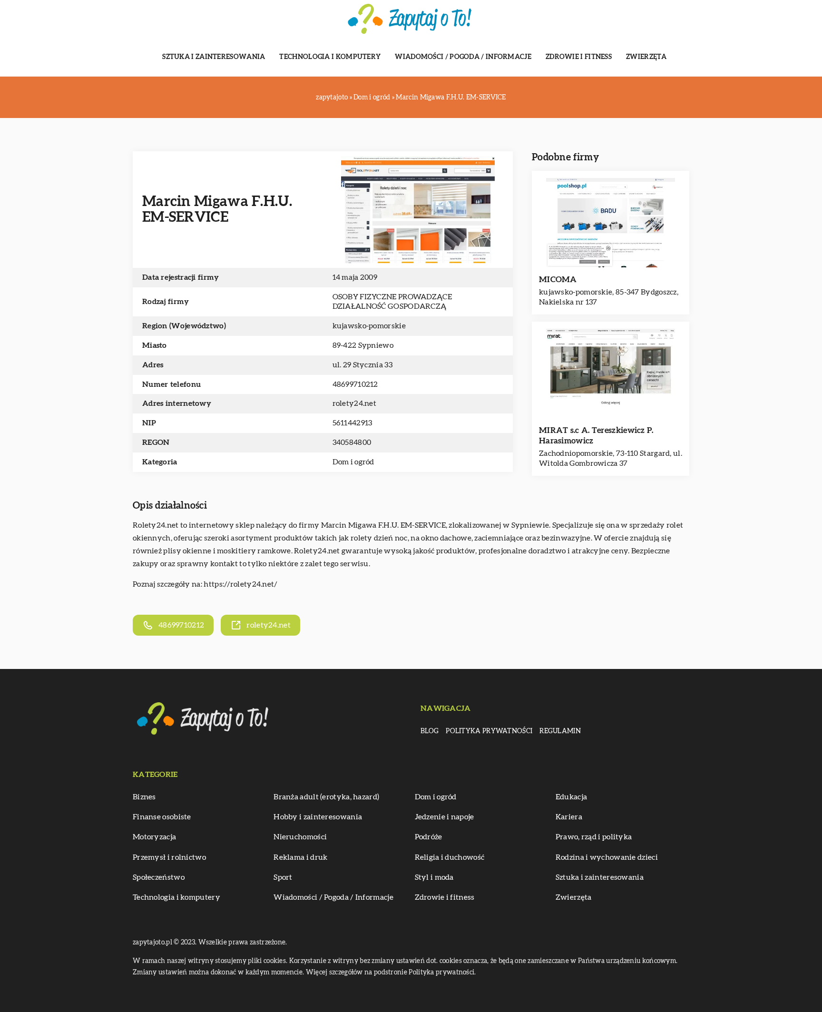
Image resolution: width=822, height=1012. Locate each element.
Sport (283, 877)
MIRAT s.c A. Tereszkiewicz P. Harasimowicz (596, 435)
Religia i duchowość (450, 857)
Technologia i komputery (330, 57)
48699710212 (355, 384)
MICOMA (558, 279)
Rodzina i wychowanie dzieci (607, 857)
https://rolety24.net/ (240, 584)
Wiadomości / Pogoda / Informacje (463, 57)
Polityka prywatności (489, 731)
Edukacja (571, 797)
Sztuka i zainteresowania (213, 57)
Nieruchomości (300, 837)
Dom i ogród (353, 462)
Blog (430, 731)
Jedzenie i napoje (444, 817)
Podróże (428, 837)
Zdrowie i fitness (579, 57)
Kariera (569, 817)
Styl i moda (434, 877)
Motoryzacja (154, 837)
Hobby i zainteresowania (318, 817)
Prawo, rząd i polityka (594, 837)
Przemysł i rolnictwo (169, 857)
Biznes (144, 797)
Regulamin (560, 731)
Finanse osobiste (162, 817)
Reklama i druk (300, 857)
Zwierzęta (646, 57)
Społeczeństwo (159, 877)
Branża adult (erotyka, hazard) (326, 797)
